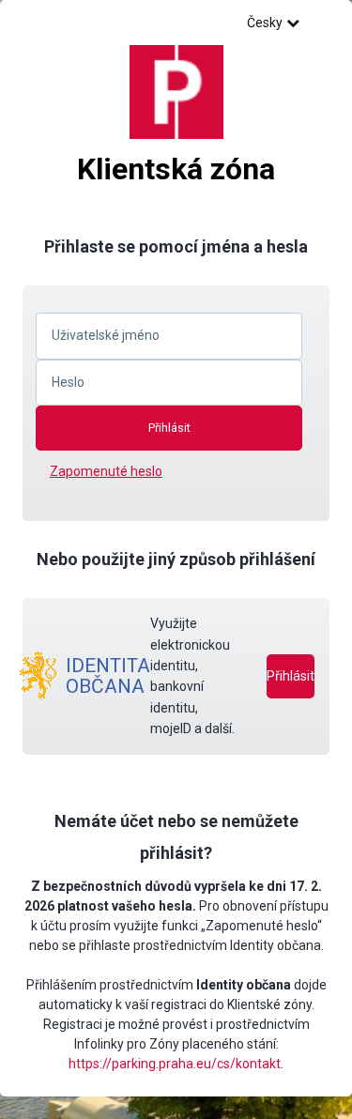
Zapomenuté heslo (106, 471)
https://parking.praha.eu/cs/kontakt (175, 1063)
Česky (265, 22)
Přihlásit (290, 675)
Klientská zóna (176, 169)
